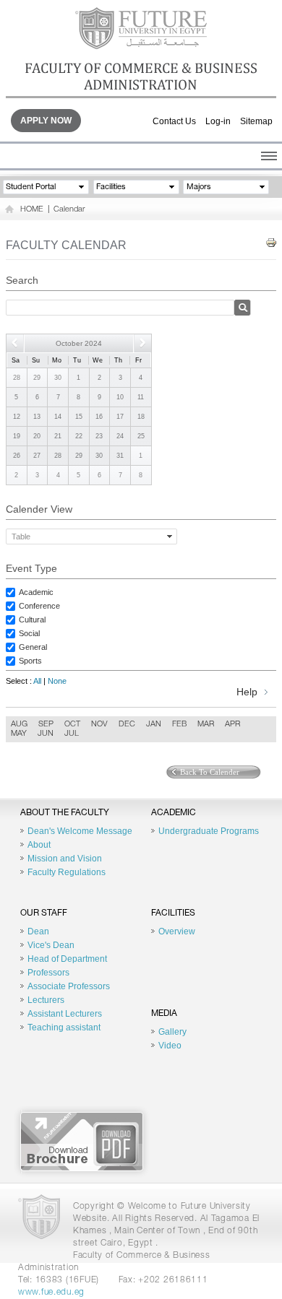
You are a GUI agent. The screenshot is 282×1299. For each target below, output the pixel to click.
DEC (127, 725)
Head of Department (67, 959)
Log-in (218, 121)
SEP (46, 725)
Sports (30, 660)
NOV (99, 725)
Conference (39, 605)
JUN (46, 734)
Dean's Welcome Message (79, 831)
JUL (71, 734)
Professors (48, 973)
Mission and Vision (64, 858)
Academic (36, 592)
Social (29, 633)
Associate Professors (68, 986)
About (39, 845)
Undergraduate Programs (208, 831)
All (37, 681)
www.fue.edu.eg (51, 1292)
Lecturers (45, 1000)
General (33, 647)
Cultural (32, 619)
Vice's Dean (50, 945)
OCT (72, 725)
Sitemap (256, 121)
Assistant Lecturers (64, 1014)
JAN (153, 725)
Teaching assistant (64, 1027)
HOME (31, 210)
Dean (38, 931)
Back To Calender (209, 772)
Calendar (69, 210)
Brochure (81, 1141)
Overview (176, 931)
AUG (19, 725)
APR (232, 725)
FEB (179, 725)
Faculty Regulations (66, 872)
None (57, 681)
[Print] (271, 243)
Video (169, 1045)
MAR (205, 725)
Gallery (172, 1032)
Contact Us (174, 121)
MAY (19, 734)
